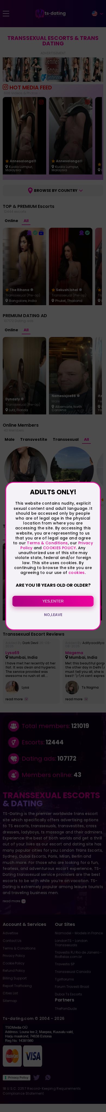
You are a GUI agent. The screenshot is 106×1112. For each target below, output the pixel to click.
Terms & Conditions (47, 543)
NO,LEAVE (53, 614)
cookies (76, 572)
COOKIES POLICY (59, 548)
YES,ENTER (53, 601)
